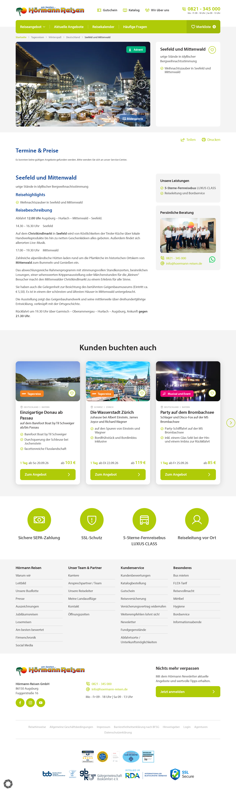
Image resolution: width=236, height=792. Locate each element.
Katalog (134, 10)
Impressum (103, 727)
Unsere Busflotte (27, 591)
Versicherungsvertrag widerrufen (143, 606)
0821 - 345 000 (176, 258)
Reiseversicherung (133, 598)
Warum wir (23, 575)
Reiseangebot (30, 26)
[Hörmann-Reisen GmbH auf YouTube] (40, 702)
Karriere (73, 575)
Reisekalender (103, 26)
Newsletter (128, 622)
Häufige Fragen (135, 26)
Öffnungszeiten (78, 614)
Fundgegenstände (133, 630)
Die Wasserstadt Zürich (112, 412)
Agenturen (201, 727)
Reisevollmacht (183, 591)
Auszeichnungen (27, 606)
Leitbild (21, 583)
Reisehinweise (37, 727)
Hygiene (179, 606)
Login (187, 727)
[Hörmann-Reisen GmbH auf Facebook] (20, 702)
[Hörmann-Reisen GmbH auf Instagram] (30, 702)
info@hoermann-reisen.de (184, 263)
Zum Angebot (35, 474)
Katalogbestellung (133, 583)
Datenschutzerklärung (118, 732)
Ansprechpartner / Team (85, 583)
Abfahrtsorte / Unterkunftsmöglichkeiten (139, 639)
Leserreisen (23, 622)
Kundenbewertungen (135, 575)
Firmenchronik (26, 637)
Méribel (178, 598)
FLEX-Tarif (180, 583)
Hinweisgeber (171, 727)
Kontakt (73, 606)
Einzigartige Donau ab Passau (41, 415)
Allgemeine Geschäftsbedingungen (71, 727)
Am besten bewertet (30, 630)
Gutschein (110, 10)
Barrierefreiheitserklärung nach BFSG (136, 727)
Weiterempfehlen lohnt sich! (140, 614)
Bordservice (181, 614)
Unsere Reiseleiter (80, 591)
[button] (8, 784)
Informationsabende (187, 622)
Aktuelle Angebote (69, 26)
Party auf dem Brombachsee (187, 412)
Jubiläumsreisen (27, 614)
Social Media (24, 645)
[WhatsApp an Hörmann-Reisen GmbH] (212, 259)
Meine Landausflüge (82, 598)
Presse (20, 598)
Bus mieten (181, 575)
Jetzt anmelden (172, 691)
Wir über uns (160, 10)
